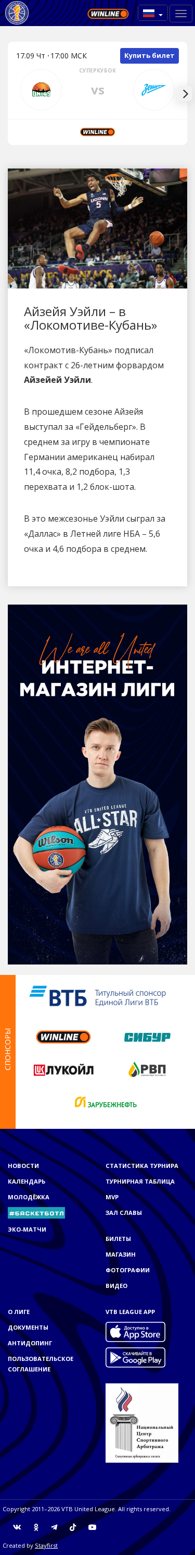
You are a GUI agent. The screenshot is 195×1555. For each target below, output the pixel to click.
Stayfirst (46, 1545)
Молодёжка (28, 1197)
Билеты (118, 1239)
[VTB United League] (17, 13)
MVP (112, 1197)
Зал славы (124, 1212)
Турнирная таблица (140, 1181)
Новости (23, 1166)
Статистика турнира (142, 1166)
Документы (28, 1327)
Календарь (26, 1181)
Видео (116, 1285)
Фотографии (128, 1270)
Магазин (121, 1254)
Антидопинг (30, 1343)
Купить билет (149, 55)
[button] (152, 12)
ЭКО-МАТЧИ (27, 1229)
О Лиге (19, 1312)
